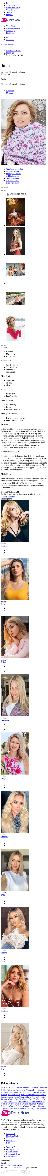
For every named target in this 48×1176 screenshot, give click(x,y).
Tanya (3, 604)
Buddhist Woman (8, 1106)
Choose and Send (8, 496)
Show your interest (13, 174)
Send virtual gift (12, 183)
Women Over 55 (38, 1101)
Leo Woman (33, 1088)
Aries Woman (27, 1090)
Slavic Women (32, 1097)
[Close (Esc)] (2, 187)
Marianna (5, 720)
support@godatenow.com (11, 1165)
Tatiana (4, 953)
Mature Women (14, 1095)
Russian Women (21, 1104)
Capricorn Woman (8, 1108)
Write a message (12, 171)
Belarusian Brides (14, 1090)
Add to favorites (12, 176)
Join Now (10, 39)
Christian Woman (23, 1108)
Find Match (10, 1140)
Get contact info (12, 180)
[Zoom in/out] (7, 187)
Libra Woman (38, 1090)
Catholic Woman (22, 1106)
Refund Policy (12, 1152)
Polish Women (20, 1097)
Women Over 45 (10, 1101)
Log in (9, 3)
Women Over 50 (24, 1101)
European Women (37, 1106)
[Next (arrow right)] (5, 190)
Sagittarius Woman (38, 1108)
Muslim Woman (27, 1095)
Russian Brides (7, 1088)
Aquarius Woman (36, 1104)
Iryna (3, 895)
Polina (3, 662)
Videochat (10, 91)
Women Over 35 (28, 1099)
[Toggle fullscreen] (5, 187)
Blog (8, 1143)
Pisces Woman (40, 1095)
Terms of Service (13, 1147)
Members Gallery (13, 1136)
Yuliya (3, 778)
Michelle (4, 836)
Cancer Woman (19, 1092)
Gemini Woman (32, 1092)
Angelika (4, 1011)
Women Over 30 (14, 1099)
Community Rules (13, 1154)
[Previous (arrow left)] (2, 190)
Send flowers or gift (14, 178)
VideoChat (10, 1134)
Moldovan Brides (21, 1088)
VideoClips (10, 1138)
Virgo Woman (6, 1092)
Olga (3, 1069)
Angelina (4, 546)
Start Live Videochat (14, 169)
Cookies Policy (12, 1156)
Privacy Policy (12, 1149)
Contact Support (7, 44)
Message (9, 93)
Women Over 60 (7, 1104)
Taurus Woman (7, 1097)
